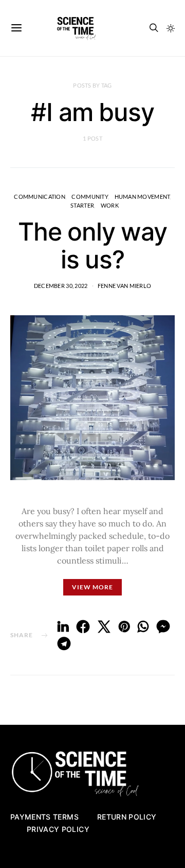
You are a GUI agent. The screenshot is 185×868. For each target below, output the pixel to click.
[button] (170, 28)
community (89, 196)
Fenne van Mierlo (124, 285)
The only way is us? (92, 245)
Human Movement (142, 196)
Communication (39, 196)
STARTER (82, 205)
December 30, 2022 (61, 285)
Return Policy (127, 816)
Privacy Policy (58, 829)
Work (110, 205)
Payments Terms (44, 816)
